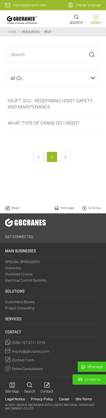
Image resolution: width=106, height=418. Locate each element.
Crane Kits (13, 268)
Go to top (94, 208)
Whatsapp (95, 367)
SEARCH (76, 23)
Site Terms (83, 399)
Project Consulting (19, 308)
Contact (46, 391)
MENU (96, 23)
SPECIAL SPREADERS (22, 262)
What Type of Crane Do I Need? (43, 123)
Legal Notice (15, 399)
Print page (67, 208)
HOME (12, 32)
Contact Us (92, 379)
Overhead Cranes (18, 274)
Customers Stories (19, 302)
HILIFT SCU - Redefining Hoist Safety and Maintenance (50, 104)
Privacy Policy (42, 399)
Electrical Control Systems (26, 280)
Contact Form (23, 360)
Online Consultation (27, 369)
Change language (88, 5)
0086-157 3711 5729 (28, 343)
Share (15, 208)
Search (29, 391)
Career (64, 399)
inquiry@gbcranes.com (30, 5)
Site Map (12, 391)
